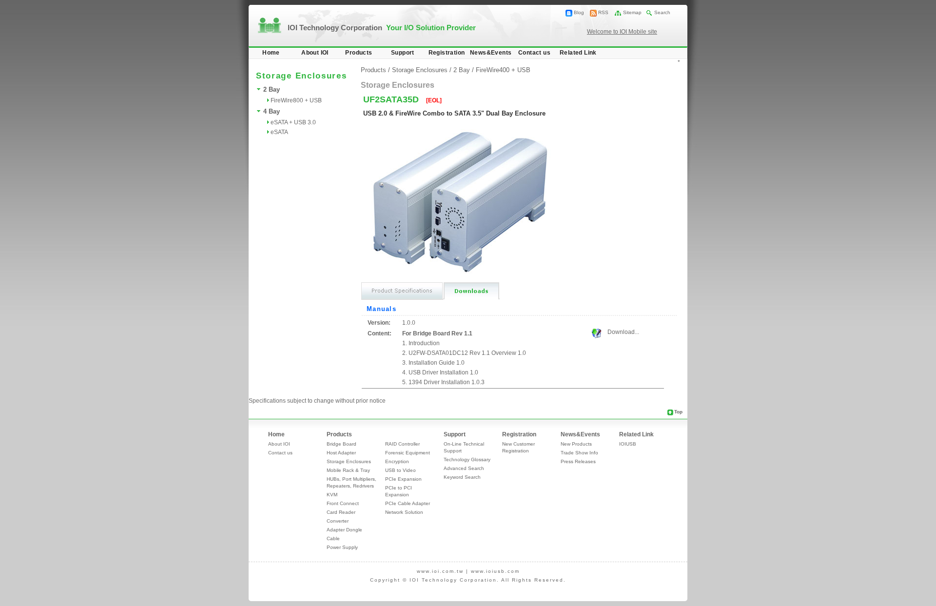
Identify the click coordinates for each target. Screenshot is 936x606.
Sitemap (632, 12)
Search (662, 12)
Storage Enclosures (420, 70)
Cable (333, 538)
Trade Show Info (579, 452)
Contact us (534, 52)
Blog (579, 12)
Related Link (578, 52)
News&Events (490, 52)
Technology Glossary (467, 459)
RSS (603, 12)
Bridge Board (341, 444)
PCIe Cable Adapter (407, 503)
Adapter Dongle (344, 529)
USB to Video (400, 470)
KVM (332, 494)
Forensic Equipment (407, 452)
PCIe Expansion (403, 479)
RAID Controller (402, 444)
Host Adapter (341, 452)
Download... (623, 332)
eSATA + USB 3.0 (293, 122)
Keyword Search (462, 477)
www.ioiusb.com (495, 571)
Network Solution (404, 512)
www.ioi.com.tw (440, 571)
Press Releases (578, 461)
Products (358, 52)
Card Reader (341, 512)
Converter (338, 521)
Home (271, 52)
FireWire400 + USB (503, 70)
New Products (576, 444)
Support (402, 52)
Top (678, 411)
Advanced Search (464, 468)
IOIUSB (627, 444)
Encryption (397, 461)
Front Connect (343, 503)
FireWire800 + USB (296, 100)
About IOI (315, 52)
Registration (447, 52)
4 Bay (271, 111)
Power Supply (342, 547)
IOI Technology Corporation (382, 27)
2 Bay (271, 89)
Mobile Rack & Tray (348, 470)
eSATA (279, 132)
